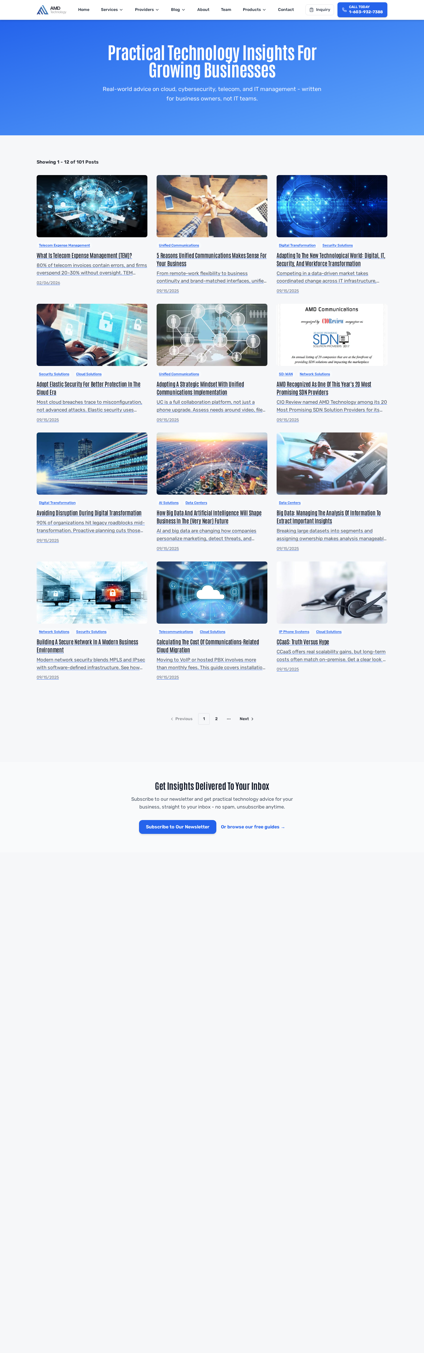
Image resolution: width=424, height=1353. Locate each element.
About (203, 9)
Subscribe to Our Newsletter (177, 827)
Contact (286, 9)
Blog (175, 9)
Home (83, 9)
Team (226, 9)
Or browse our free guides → (253, 827)
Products (252, 9)
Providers (144, 9)
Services (109, 9)
